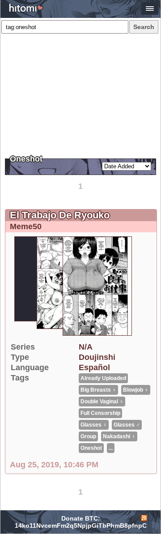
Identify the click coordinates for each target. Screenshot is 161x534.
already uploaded (103, 378)
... (111, 448)
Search (143, 26)
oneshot (91, 448)
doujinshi (97, 357)
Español (94, 367)
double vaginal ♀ (101, 401)
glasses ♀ (93, 425)
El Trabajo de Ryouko (60, 215)
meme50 (26, 226)
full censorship (100, 413)
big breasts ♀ (98, 390)
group (88, 436)
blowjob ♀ (135, 390)
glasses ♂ (127, 425)
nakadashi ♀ (119, 436)
